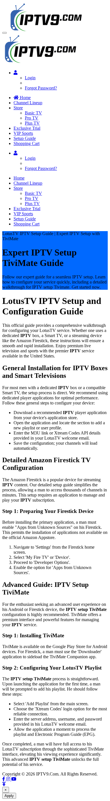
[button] (4, 33)
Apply (9, 796)
